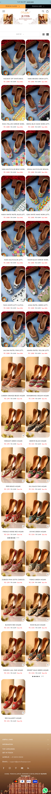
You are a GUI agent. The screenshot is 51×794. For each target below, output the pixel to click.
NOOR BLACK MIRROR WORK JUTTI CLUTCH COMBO (38, 260)
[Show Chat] (45, 790)
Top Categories (8, 749)
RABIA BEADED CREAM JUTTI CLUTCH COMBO (38, 79)
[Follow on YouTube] (22, 768)
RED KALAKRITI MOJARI (13, 718)
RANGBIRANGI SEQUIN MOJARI (38, 396)
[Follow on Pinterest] (16, 768)
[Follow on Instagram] (10, 768)
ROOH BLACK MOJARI (37, 625)
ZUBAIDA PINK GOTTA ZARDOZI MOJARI (13, 580)
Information (7, 744)
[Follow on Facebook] (3, 768)
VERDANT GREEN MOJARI (13, 441)
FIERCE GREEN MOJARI (38, 579)
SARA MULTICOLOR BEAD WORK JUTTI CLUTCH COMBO (13, 170)
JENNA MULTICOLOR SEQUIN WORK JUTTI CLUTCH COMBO (37, 170)
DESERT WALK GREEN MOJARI (38, 670)
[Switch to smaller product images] (47, 34)
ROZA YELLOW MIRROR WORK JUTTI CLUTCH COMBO (13, 124)
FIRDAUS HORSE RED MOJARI (13, 532)
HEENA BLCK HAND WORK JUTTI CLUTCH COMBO (37, 124)
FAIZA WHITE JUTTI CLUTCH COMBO (13, 305)
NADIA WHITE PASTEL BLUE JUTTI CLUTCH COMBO (13, 215)
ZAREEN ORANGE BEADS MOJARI (13, 396)
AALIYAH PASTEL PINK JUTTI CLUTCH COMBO (13, 351)
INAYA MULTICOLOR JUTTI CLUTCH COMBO (13, 260)
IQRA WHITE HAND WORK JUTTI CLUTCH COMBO (37, 215)
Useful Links (7, 739)
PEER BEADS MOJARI (13, 486)
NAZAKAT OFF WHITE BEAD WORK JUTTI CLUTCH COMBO (13, 79)
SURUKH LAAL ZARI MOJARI (13, 670)
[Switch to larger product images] (43, 34)
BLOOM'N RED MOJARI (13, 625)
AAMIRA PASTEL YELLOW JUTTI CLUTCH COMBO (38, 351)
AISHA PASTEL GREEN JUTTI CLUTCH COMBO (38, 305)
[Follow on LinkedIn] (28, 768)
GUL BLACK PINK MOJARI (38, 486)
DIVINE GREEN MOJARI (38, 532)
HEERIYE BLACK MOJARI (37, 441)
